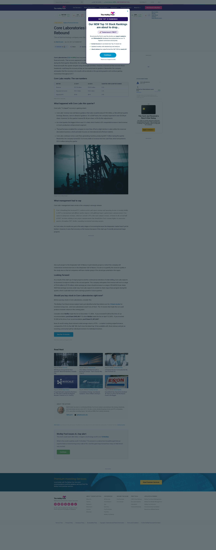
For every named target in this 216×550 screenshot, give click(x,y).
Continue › (108, 55)
